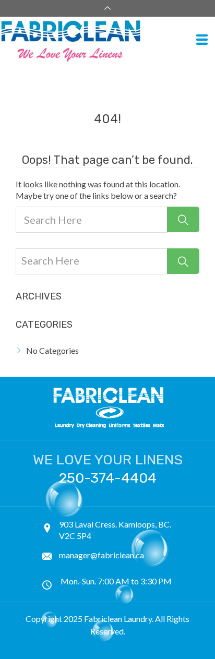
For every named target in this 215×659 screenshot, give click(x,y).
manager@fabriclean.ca (101, 555)
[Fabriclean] (103, 41)
